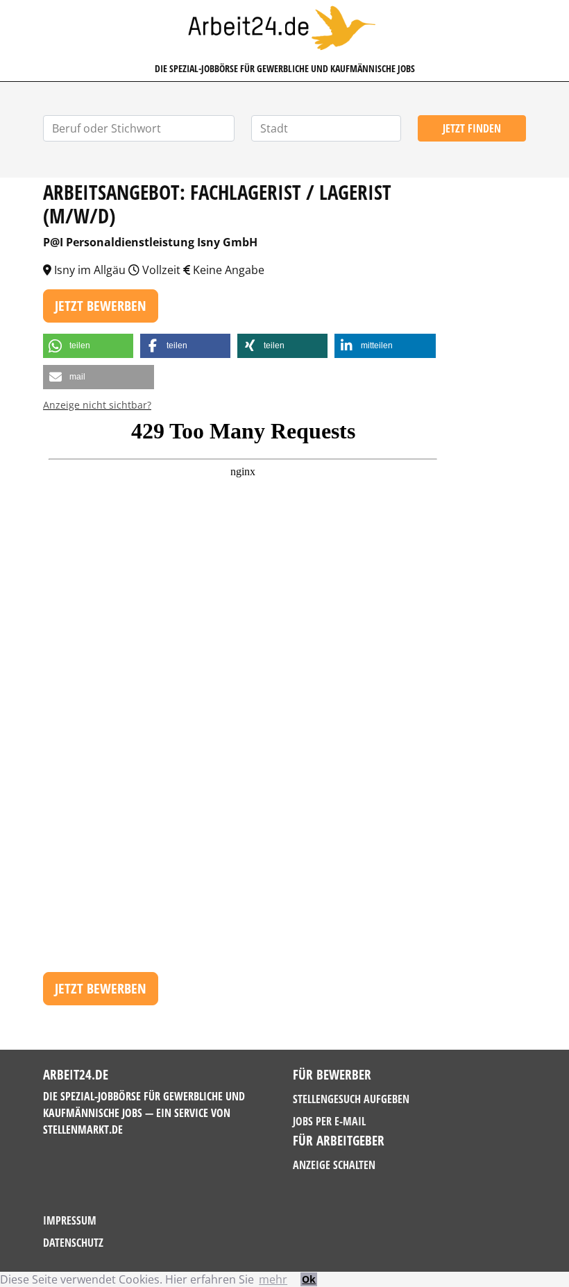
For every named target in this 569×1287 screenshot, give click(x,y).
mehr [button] (273, 1279)
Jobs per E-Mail (329, 1121)
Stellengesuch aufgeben (351, 1099)
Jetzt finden (472, 128)
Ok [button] (309, 1279)
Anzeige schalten (334, 1165)
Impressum (69, 1220)
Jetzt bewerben (100, 305)
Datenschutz (73, 1242)
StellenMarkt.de (83, 1129)
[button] (88, 346)
